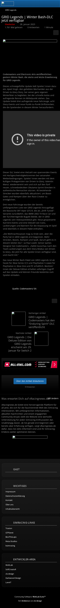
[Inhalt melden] (54, 301)
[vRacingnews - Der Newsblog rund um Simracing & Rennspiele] (7, 4)
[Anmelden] (49, 3)
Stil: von (30, 601)
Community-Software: (30, 596)
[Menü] (56, 4)
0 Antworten (33, 27)
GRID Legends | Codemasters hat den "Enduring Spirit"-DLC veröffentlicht (42, 322)
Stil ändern (53, 398)
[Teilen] (56, 32)
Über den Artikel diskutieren (30, 381)
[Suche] (42, 4)
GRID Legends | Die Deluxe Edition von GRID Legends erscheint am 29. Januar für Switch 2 (19, 343)
